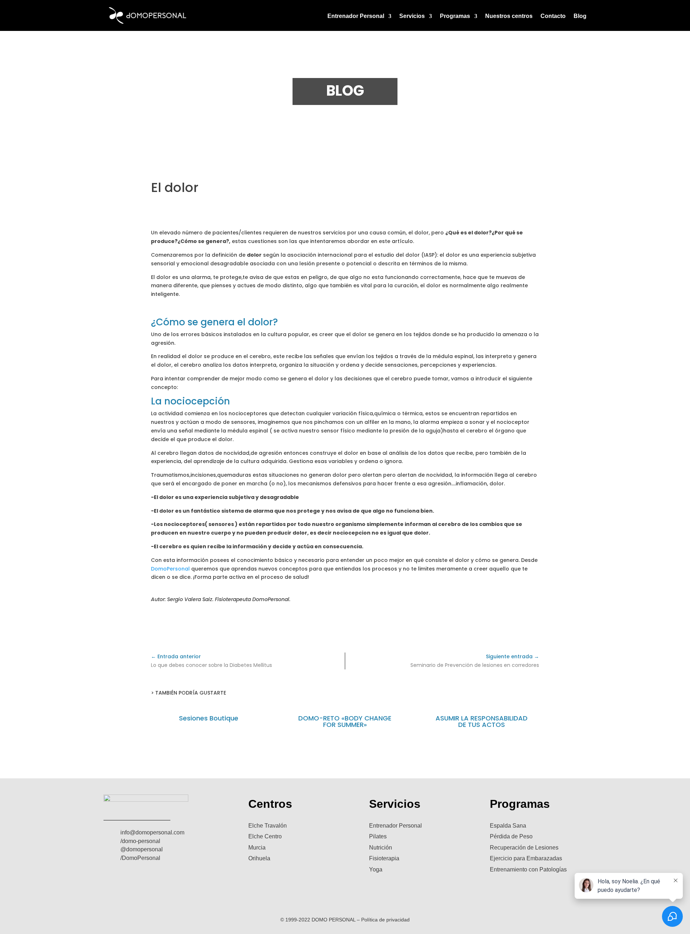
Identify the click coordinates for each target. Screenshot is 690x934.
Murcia (257, 847)
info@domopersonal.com (152, 832)
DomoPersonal (170, 568)
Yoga (375, 869)
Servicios (412, 16)
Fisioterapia (384, 858)
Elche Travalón (267, 826)
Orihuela (259, 858)
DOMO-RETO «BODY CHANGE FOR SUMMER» (344, 721)
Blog (580, 16)
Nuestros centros (509, 16)
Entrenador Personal (355, 16)
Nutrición (380, 847)
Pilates (378, 836)
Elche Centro (265, 836)
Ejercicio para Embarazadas (526, 858)
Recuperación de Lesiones (524, 847)
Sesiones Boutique (208, 718)
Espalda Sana (508, 826)
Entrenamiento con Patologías (528, 869)
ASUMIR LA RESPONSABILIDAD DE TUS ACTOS (482, 721)
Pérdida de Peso (511, 836)
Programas (455, 16)
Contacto (553, 16)
